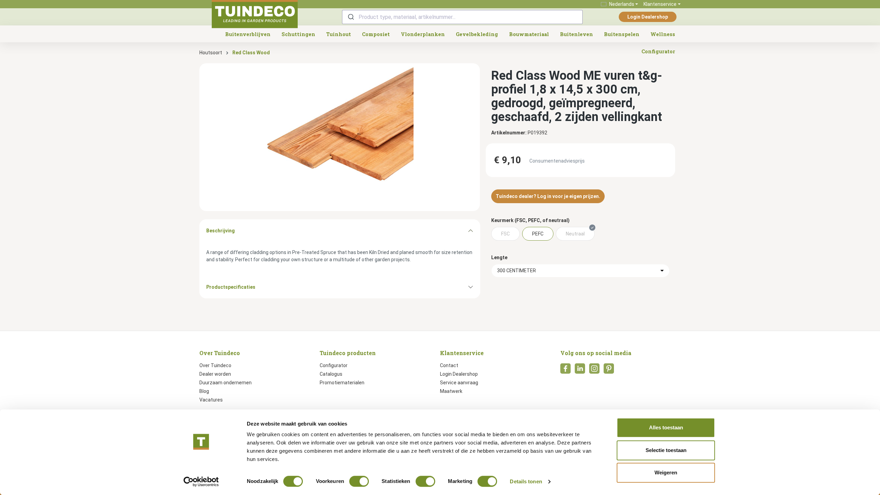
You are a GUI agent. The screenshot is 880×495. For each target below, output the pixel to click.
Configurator (334, 365)
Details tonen (526, 481)
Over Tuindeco (215, 365)
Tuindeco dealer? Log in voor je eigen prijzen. (548, 196)
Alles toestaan (666, 427)
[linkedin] (580, 370)
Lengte (499, 257)
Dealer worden (215, 374)
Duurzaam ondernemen (225, 382)
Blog (204, 391)
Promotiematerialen (342, 382)
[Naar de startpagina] (255, 14)
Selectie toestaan (666, 450)
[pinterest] (609, 370)
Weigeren (665, 472)
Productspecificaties (230, 287)
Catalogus (331, 374)
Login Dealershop (647, 17)
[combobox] (462, 17)
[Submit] (350, 17)
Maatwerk (451, 391)
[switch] (359, 481)
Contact (449, 365)
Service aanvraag (459, 382)
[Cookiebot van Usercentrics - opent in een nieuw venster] (201, 481)
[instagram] (594, 370)
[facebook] (565, 370)
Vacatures (211, 400)
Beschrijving (220, 230)
